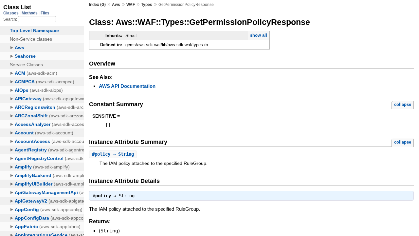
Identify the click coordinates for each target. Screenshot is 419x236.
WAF (130, 4)
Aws (116, 4)
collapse (402, 104)
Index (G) (97, 4)
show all (258, 35)
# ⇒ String (113, 154)
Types (146, 4)
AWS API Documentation (127, 86)
